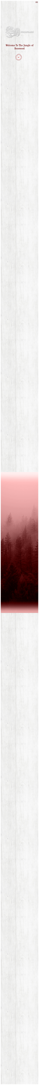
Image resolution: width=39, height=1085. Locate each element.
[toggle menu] (36, 2)
